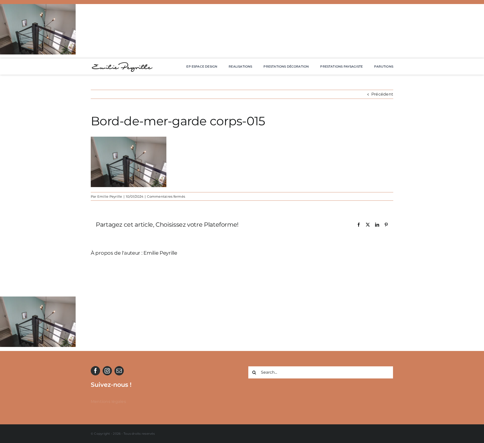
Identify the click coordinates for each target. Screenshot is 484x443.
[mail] (119, 370)
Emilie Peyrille (109, 196)
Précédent (382, 94)
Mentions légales (108, 401)
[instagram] (107, 370)
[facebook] (95, 370)
